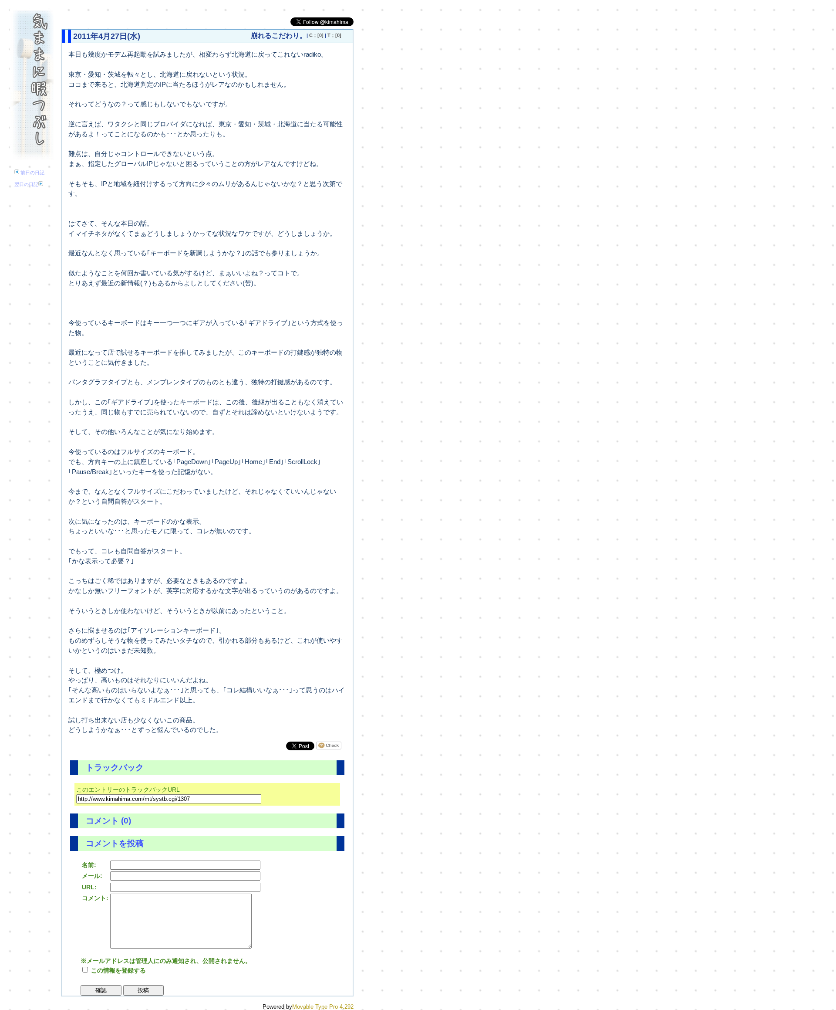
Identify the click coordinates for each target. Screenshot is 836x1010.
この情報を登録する (117, 970)
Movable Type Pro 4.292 (323, 1006)
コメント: (95, 898)
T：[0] (334, 35)
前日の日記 (31, 172)
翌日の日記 (26, 184)
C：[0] (316, 35)
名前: (89, 864)
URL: (89, 887)
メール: (92, 875)
